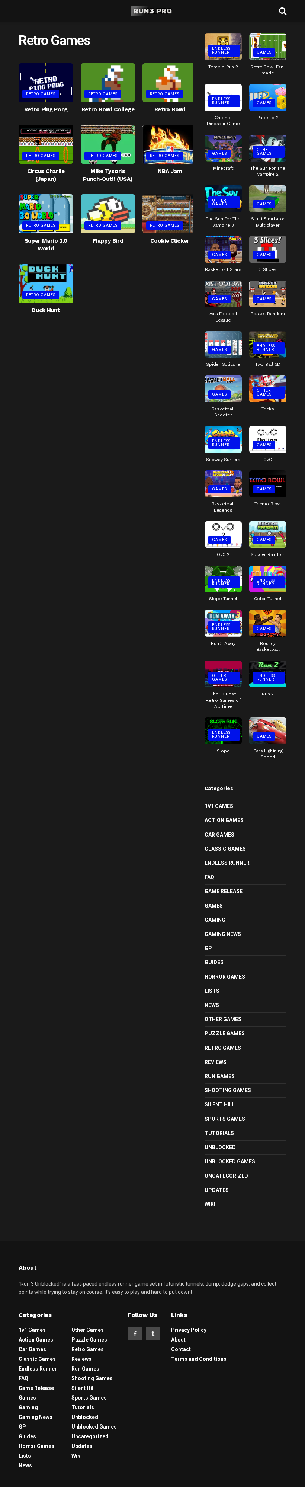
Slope (223, 751)
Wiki (210, 1204)
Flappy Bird (108, 240)
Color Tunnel (267, 598)
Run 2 (268, 694)
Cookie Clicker (169, 240)
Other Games (264, 152)
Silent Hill (220, 1104)
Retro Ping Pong (46, 109)
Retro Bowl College (108, 109)
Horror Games (225, 977)
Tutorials (219, 1133)
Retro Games (40, 94)
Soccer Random (268, 554)
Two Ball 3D (267, 364)
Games (264, 52)
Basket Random (268, 313)
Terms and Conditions (199, 1359)
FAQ (209, 877)
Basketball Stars (223, 269)
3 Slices (267, 269)
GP (208, 948)
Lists (212, 991)
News (212, 1005)
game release (224, 891)
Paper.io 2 (268, 117)
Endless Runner (221, 50)
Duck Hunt (46, 310)
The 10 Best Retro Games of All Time (223, 700)
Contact (181, 1349)
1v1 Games (219, 806)
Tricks (267, 409)
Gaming (215, 920)
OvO (267, 459)
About (178, 1340)
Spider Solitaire (223, 364)
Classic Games (225, 849)
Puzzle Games (225, 1033)
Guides (214, 962)
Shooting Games (228, 1090)
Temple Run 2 (223, 67)
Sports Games (225, 1119)
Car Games (219, 835)
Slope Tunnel (223, 598)
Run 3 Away (223, 643)
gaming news (223, 934)
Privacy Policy (188, 1330)
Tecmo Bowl (267, 503)
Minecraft (223, 168)
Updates (217, 1190)
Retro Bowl (170, 109)
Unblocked (220, 1147)
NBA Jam (170, 171)
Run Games (220, 1076)
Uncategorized (226, 1176)
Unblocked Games (230, 1161)
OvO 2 (223, 554)
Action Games (224, 820)
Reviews (216, 1062)
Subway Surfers (223, 459)
